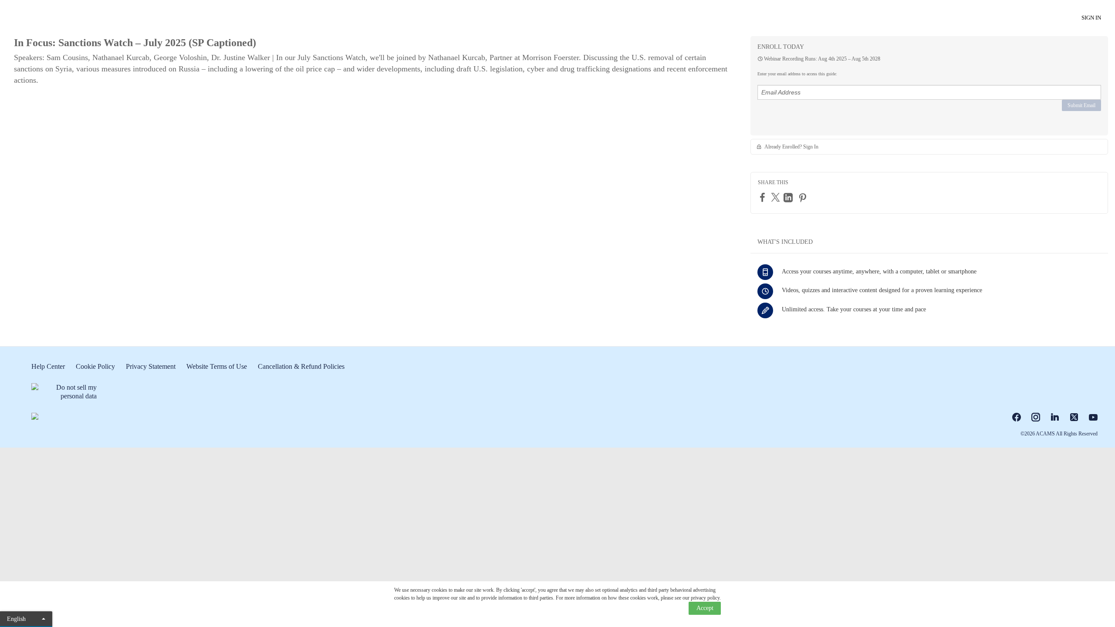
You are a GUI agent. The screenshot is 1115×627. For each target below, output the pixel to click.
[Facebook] (763, 197)
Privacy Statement (151, 366)
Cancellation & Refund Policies (301, 366)
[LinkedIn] (789, 197)
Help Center (48, 366)
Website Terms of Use (216, 366)
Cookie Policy (95, 366)
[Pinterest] (803, 197)
